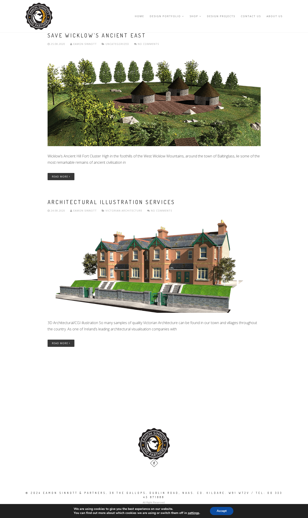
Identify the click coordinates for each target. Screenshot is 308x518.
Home (139, 16)
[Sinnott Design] (39, 16)
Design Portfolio (165, 16)
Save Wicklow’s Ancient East (97, 35)
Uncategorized (117, 44)
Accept (222, 511)
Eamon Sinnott (85, 44)
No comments (148, 44)
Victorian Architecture (124, 210)
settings (193, 513)
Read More (60, 176)
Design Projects (221, 16)
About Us (275, 16)
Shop (194, 16)
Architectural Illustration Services (111, 201)
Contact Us (251, 16)
